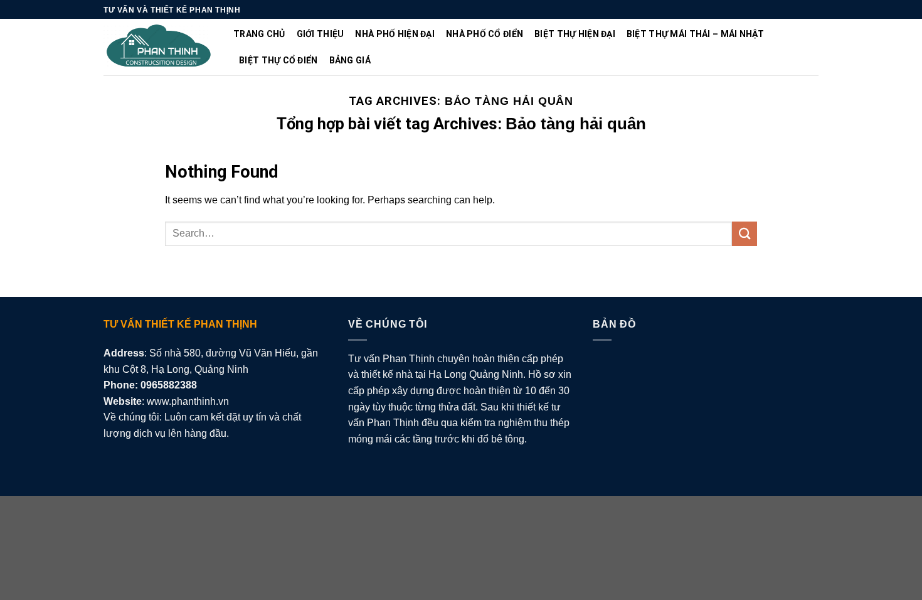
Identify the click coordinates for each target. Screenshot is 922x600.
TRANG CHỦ (259, 34)
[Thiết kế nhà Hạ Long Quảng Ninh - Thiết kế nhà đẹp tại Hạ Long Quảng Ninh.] (159, 47)
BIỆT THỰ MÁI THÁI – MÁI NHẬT (696, 34)
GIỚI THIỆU (320, 34)
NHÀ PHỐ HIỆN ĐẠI (394, 34)
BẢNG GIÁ (350, 60)
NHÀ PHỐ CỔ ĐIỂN (484, 34)
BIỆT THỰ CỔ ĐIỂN (278, 60)
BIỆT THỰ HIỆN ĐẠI (574, 34)
